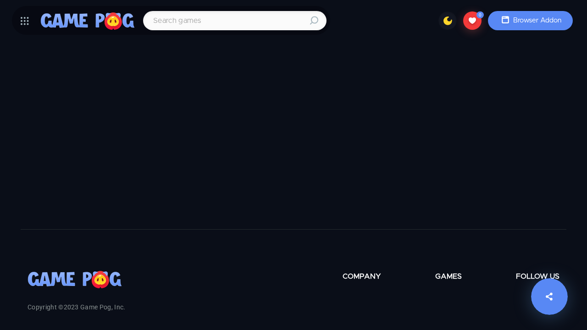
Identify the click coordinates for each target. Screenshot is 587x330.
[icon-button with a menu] (25, 20)
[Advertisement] (275, 141)
